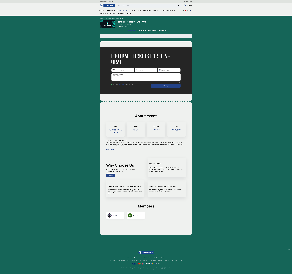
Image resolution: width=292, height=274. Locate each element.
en (183, 10)
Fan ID (129, 13)
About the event (141, 30)
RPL (114, 13)
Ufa (102, 10)
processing (122, 84)
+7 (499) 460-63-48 (187, 1)
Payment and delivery (122, 260)
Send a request (166, 86)
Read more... (110, 149)
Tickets (111, 175)
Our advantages (152, 30)
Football (133, 10)
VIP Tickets (156, 10)
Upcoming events (163, 30)
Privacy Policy (143, 260)
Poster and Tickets (122, 10)
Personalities (147, 10)
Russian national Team (168, 10)
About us (112, 260)
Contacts (166, 260)
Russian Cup (121, 13)
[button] (159, 70)
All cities (163, 258)
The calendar (109, 10)
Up (289, 249)
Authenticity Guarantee (155, 260)
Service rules (134, 260)
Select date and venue (130, 30)
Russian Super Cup (105, 13)
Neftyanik (119, 24)
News (139, 10)
